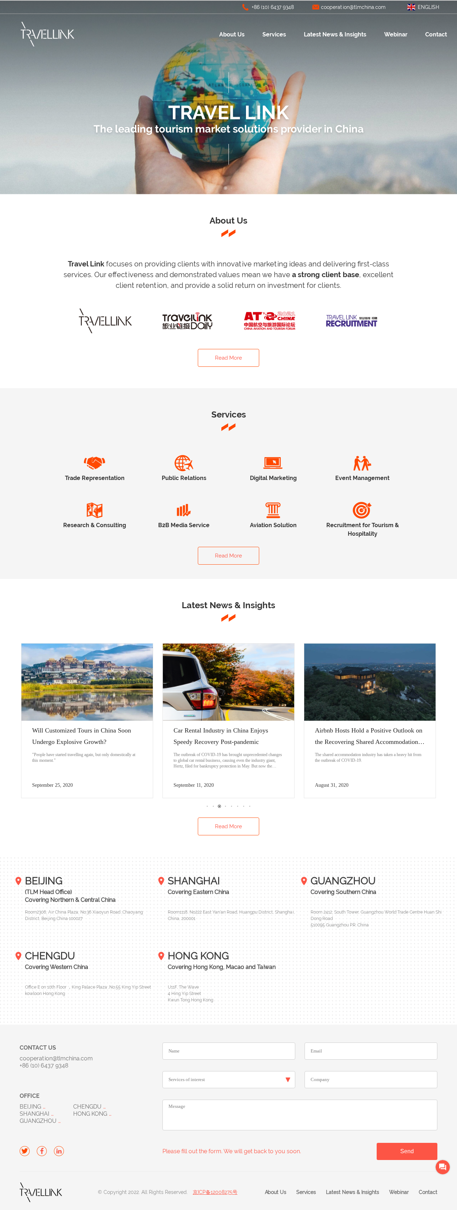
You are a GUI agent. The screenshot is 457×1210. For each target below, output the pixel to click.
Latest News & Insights (335, 34)
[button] (225, 188)
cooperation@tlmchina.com (353, 7)
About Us (232, 34)
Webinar (395, 34)
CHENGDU (87, 1106)
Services (274, 34)
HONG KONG (90, 1113)
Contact (436, 34)
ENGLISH (428, 7)
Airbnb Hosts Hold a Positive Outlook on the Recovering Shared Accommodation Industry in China (227, 742)
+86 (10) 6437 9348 (273, 7)
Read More (228, 358)
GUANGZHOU (38, 1121)
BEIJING (30, 1106)
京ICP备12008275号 (215, 1192)
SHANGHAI (34, 1113)
